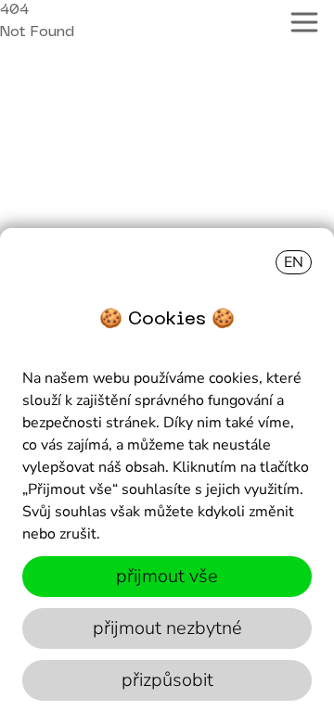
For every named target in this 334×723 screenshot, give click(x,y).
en (293, 262)
